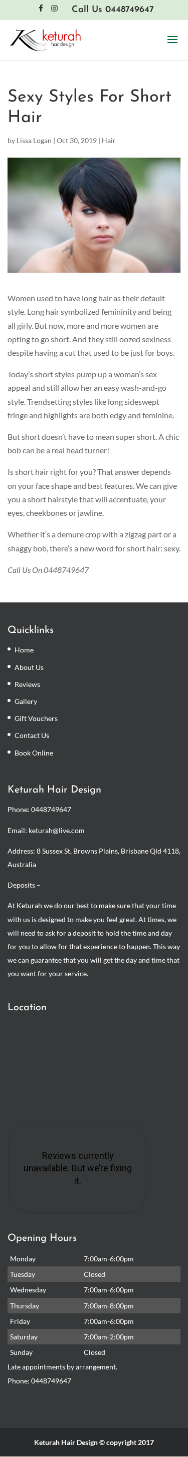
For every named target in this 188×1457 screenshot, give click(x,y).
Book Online (34, 753)
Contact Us (32, 735)
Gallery (26, 701)
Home (24, 649)
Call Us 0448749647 (113, 10)
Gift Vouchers (36, 718)
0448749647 (51, 809)
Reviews (27, 684)
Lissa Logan (34, 140)
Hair (109, 140)
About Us (29, 667)
